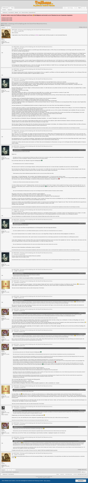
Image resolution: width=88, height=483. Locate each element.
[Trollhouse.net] (44, 3)
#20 (12, 454)
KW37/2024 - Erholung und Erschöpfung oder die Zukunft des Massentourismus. (24, 23)
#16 (12, 387)
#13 (12, 310)
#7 (12, 211)
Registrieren (10, 9)
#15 (12, 345)
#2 (12, 48)
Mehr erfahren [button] (47, 480)
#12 (12, 297)
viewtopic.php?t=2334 (6, 20)
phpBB (41, 476)
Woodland (3, 289)
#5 (12, 132)
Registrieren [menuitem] (85, 8)
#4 (12, 80)
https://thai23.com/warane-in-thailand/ (43, 115)
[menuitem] (64, 8)
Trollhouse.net (5, 7)
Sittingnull (15, 426)
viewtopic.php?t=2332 (6, 17)
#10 (12, 270)
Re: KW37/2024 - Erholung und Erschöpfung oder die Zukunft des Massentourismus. (32, 46)
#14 (12, 331)
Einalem (2, 315)
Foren (12, 7)
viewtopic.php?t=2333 (6, 19)
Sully (15, 223)
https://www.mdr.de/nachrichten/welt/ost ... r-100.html (22, 380)
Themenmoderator (8, 25)
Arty (41, 477)
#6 (12, 147)
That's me (3, 88)
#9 (12, 254)
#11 (12, 282)
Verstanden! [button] (80, 480)
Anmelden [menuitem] (83, 8)
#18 (12, 424)
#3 (12, 70)
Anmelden (4, 9)
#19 (12, 438)
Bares (2, 462)
